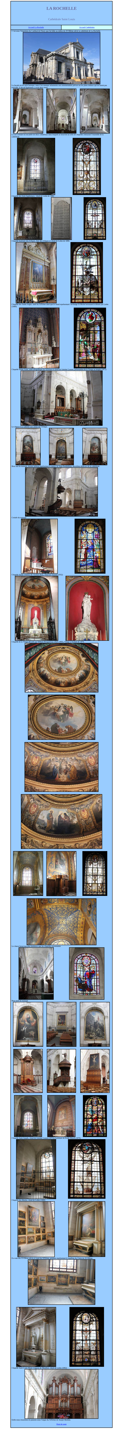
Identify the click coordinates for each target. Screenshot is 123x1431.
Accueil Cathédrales (87, 27)
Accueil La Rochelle (36, 27)
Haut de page (61, 1424)
